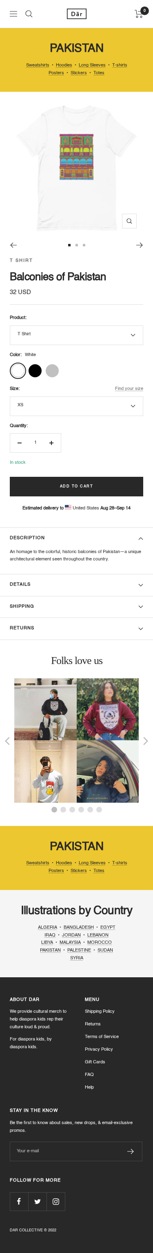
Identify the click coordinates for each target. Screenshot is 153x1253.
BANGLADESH (79, 927)
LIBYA (47, 943)
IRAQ (49, 935)
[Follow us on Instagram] (56, 1201)
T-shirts (119, 65)
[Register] (130, 1151)
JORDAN (71, 935)
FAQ (89, 1075)
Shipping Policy (100, 1011)
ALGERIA (47, 927)
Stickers (79, 73)
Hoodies (64, 65)
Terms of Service (102, 1037)
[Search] (29, 14)
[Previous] (13, 245)
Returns (22, 628)
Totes (98, 73)
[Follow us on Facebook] (19, 1201)
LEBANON (98, 935)
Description (27, 538)
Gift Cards (95, 1062)
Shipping (22, 606)
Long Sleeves (92, 65)
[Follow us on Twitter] (37, 1201)
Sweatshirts (37, 65)
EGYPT (107, 927)
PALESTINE (79, 950)
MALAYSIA (70, 943)
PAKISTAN (50, 950)
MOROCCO (99, 943)
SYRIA (76, 958)
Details (20, 584)
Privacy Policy (99, 1049)
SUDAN (105, 950)
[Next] (139, 245)
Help (89, 1087)
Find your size (129, 389)
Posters (56, 73)
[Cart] (139, 14)
